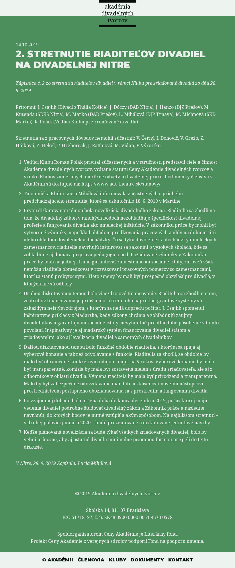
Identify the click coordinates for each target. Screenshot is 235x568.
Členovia (91, 560)
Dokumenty (147, 560)
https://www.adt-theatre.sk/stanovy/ (120, 184)
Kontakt (180, 560)
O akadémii (57, 560)
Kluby (117, 560)
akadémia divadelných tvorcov (117, 13)
